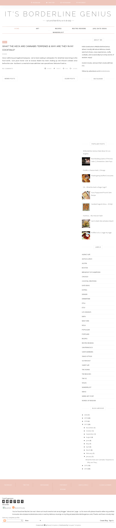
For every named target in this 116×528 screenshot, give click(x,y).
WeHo (84, 392)
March (88, 450)
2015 (85, 465)
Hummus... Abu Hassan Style (93, 216)
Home (16, 29)
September (90, 434)
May (87, 444)
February (89, 453)
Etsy (83, 308)
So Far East (86, 361)
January (88, 456)
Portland (85, 334)
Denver (84, 294)
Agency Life (86, 254)
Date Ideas (86, 285)
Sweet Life (85, 365)
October (89, 431)
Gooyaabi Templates (74, 525)
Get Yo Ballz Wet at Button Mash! (102, 221)
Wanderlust (58, 32)
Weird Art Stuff (88, 396)
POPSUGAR (86, 330)
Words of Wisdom (89, 401)
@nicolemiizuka (104, 71)
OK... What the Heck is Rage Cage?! (95, 187)
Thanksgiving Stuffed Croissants (102, 176)
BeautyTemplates (52, 525)
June (87, 440)
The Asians (86, 370)
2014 (85, 469)
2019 (85, 418)
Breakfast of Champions (91, 272)
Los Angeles (86, 312)
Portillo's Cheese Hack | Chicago (94, 170)
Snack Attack (87, 356)
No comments (7, 68)
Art (37, 29)
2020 (85, 415)
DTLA (4, 42)
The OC (84, 378)
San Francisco (87, 347)
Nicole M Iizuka (20, 508)
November (89, 428)
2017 (85, 424)
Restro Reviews (79, 29)
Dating (84, 290)
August (88, 437)
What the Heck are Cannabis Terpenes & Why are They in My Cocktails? (37, 48)
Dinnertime (86, 299)
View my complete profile (10, 518)
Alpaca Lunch (87, 259)
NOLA (84, 325)
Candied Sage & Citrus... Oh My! (102, 204)
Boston (85, 268)
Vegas (84, 383)
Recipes (58, 29)
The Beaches (86, 374)
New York (85, 321)
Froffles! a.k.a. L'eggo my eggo (101, 233)
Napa (84, 316)
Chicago (85, 277)
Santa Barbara (87, 352)
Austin (84, 263)
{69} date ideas (100, 29)
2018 (85, 421)
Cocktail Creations (89, 281)
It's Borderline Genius (58, 14)
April (87, 447)
